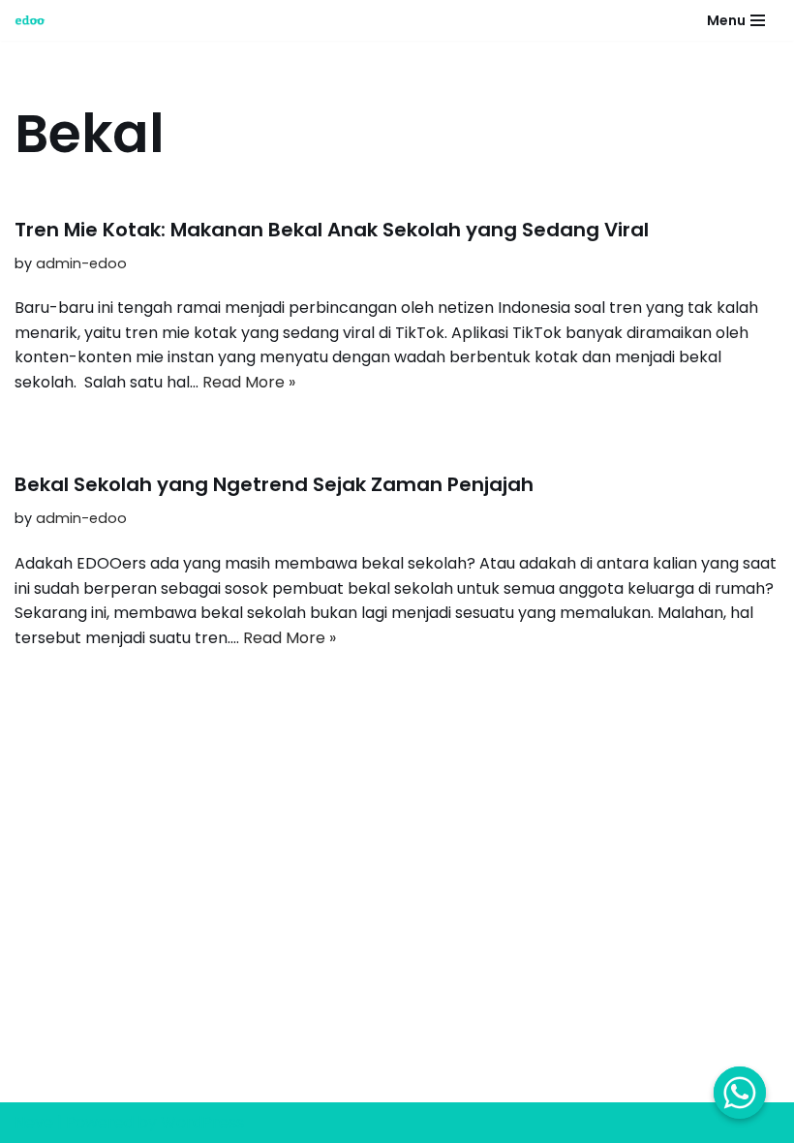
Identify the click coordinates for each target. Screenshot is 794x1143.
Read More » (248, 382)
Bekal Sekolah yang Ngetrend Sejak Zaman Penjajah (274, 484)
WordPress (202, 1122)
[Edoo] (35, 20)
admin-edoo (81, 263)
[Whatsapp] (740, 1092)
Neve (34, 1122)
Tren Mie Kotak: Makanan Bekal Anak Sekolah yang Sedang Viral (332, 229)
